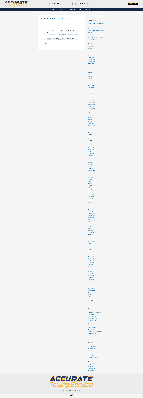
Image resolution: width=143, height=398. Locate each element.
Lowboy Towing (91, 337)
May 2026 (90, 51)
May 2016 (90, 269)
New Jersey (90, 342)
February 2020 (91, 189)
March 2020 (90, 187)
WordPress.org (91, 370)
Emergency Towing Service (53, 34)
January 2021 (91, 168)
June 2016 (90, 268)
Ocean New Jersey (92, 346)
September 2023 (91, 108)
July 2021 (90, 157)
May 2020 (90, 183)
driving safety (91, 314)
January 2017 (91, 254)
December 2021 (91, 147)
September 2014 (91, 290)
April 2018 (90, 228)
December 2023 (91, 102)
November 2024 (91, 83)
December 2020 (91, 170)
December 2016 (91, 256)
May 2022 (90, 138)
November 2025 (91, 61)
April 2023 (90, 117)
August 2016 (90, 264)
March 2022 (90, 142)
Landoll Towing (91, 335)
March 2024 (90, 97)
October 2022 (91, 129)
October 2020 (91, 174)
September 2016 (91, 262)
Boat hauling (90, 305)
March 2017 (90, 251)
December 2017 (91, 236)
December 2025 (91, 59)
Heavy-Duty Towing (92, 333)
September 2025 (91, 65)
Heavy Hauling (91, 329)
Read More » (46, 43)
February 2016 (91, 275)
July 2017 (90, 243)
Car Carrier (90, 308)
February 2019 (91, 209)
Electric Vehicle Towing (92, 316)
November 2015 (91, 281)
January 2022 (91, 145)
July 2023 (90, 112)
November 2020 (91, 172)
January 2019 (91, 211)
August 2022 (90, 132)
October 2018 (91, 217)
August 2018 (90, 221)
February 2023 (91, 121)
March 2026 (90, 53)
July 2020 (90, 179)
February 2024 (91, 98)
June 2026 (90, 50)
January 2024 (91, 100)
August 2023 (90, 110)
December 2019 (91, 192)
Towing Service (91, 353)
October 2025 (91, 63)
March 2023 (90, 119)
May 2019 (90, 204)
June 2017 (90, 245)
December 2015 (91, 279)
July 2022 (90, 134)
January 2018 (91, 234)
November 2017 (91, 237)
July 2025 (90, 68)
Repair (71, 9)
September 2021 (91, 153)
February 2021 (91, 166)
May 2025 (90, 72)
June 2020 (90, 181)
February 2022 (91, 144)
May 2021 (90, 160)
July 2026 (90, 48)
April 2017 (90, 249)
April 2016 (90, 271)
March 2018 (90, 230)
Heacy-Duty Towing (92, 327)
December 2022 (91, 125)
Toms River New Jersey (93, 352)
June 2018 (90, 224)
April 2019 (90, 206)
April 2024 (90, 95)
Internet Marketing (71, 391)
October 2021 (91, 151)
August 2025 (90, 66)
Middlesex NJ (91, 338)
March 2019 (90, 207)
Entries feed (90, 366)
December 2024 (91, 82)
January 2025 (91, 80)
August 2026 (90, 46)
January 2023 (91, 123)
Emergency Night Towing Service (94, 318)
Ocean (89, 344)
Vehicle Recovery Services (93, 357)
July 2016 (90, 266)
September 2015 (91, 284)
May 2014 (90, 292)
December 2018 (91, 213)
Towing (51, 9)
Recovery (61, 9)
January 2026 (91, 57)
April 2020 (90, 185)
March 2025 (90, 76)
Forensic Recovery (92, 325)
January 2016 (91, 277)
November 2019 (91, 194)
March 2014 (90, 296)
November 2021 (91, 149)
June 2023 (90, 113)
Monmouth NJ (91, 340)
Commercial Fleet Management (94, 312)
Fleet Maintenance (92, 323)
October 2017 (91, 239)
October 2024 (91, 85)
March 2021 (90, 164)
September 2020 (91, 176)
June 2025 (90, 70)
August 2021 (90, 155)
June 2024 (90, 91)
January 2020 (91, 191)
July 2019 (90, 200)
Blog (80, 9)
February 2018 (91, 232)
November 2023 (91, 104)
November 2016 (91, 258)
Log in (89, 364)
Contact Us (89, 9)
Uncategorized (91, 355)
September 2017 (91, 241)
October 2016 (91, 260)
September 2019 (91, 196)
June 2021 (90, 159)
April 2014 (90, 294)
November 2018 (91, 215)
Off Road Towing (91, 348)
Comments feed (91, 368)
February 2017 (91, 253)
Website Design (61, 391)
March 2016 (90, 273)
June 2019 (90, 202)
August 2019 (90, 198)
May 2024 (90, 93)
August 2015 (90, 286)
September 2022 (91, 130)
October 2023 (91, 106)
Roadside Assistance (63, 34)
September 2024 (91, 87)
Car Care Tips (91, 306)
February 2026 (91, 55)
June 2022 (90, 136)
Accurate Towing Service (93, 303)
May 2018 (90, 226)
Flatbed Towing (91, 321)
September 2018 (91, 219)
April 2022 (90, 140)
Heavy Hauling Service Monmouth (95, 331)
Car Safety (46, 34)
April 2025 (90, 74)
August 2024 (90, 89)
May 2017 (90, 247)
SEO (65, 391)
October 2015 (91, 283)
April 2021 (90, 162)
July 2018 (90, 222)
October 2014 (91, 288)
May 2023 (90, 115)
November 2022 (91, 127)
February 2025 (91, 78)
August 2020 (90, 177)
